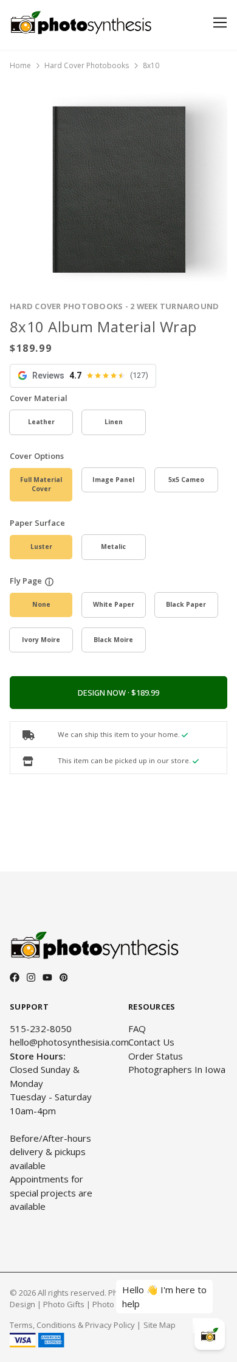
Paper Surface (37, 522)
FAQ (137, 1028)
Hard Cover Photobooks (86, 65)
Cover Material (38, 398)
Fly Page (26, 580)
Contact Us (151, 1042)
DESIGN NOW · (104, 692)
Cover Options (37, 455)
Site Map (159, 1324)
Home (20, 65)
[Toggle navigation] (218, 22)
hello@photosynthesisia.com (69, 1042)
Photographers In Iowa (176, 1069)
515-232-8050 (41, 1028)
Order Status (155, 1056)
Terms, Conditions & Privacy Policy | (75, 1324)
